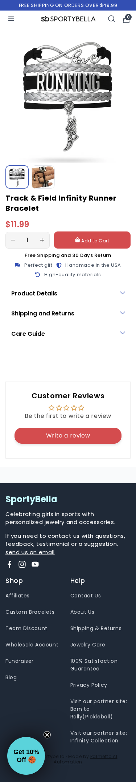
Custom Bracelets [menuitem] (30, 612)
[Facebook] (9, 564)
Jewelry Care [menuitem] (88, 644)
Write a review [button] (68, 435)
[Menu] (11, 19)
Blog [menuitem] (11, 677)
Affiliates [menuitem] (17, 595)
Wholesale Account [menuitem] (31, 644)
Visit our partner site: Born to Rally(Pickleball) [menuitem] (98, 709)
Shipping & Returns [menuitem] (96, 628)
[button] (26, 756)
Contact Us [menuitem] (85, 595)
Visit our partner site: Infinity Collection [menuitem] (98, 736)
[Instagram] (22, 564)
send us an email (30, 552)
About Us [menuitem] (82, 612)
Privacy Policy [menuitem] (88, 685)
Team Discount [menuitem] (26, 628)
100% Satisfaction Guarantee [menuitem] (94, 664)
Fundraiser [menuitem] (19, 661)
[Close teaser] (47, 734)
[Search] (111, 18)
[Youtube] (35, 564)
